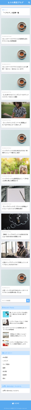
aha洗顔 (5, 357)
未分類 (5, 371)
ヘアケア (5, 361)
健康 (4, 368)
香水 (4, 378)
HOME (16, 403)
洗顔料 (5, 375)
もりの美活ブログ (16, 2)
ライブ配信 (6, 364)
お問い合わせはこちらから (11, 390)
